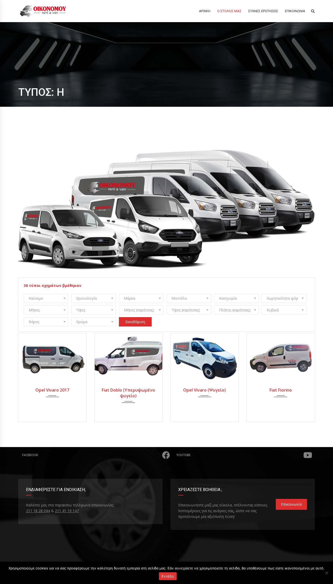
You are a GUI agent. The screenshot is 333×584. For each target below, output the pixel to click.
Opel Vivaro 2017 (52, 390)
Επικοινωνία (291, 504)
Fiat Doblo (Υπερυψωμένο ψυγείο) (128, 393)
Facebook (30, 455)
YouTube (183, 455)
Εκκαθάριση (135, 321)
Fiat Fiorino (281, 390)
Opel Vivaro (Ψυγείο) (204, 390)
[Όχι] (326, 572)
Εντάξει (168, 576)
